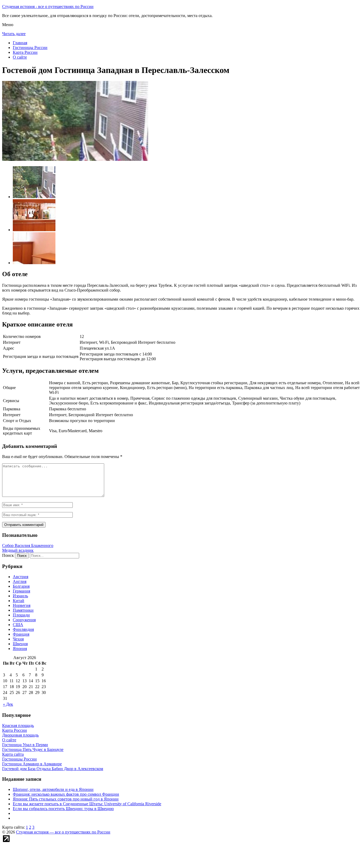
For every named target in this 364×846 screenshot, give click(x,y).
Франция (21, 634)
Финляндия (23, 629)
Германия (21, 591)
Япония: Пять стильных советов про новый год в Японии (66, 799)
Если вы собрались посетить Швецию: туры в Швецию (63, 808)
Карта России (25, 52)
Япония (20, 648)
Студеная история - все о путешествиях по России (48, 6)
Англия (19, 581)
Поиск (8, 555)
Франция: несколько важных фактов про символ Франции (66, 794)
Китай (18, 600)
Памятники (23, 610)
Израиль (20, 596)
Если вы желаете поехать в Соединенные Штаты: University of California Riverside (87, 804)
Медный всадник (18, 550)
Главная (20, 42)
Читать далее (14, 33)
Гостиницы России (30, 47)
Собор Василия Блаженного (27, 545)
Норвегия (21, 605)
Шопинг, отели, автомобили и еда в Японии (53, 789)
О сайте (20, 57)
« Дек (8, 704)
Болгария (21, 586)
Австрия (20, 576)
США (18, 624)
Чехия (18, 639)
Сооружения (24, 620)
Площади (21, 615)
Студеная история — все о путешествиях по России (63, 832)
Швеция (20, 643)
